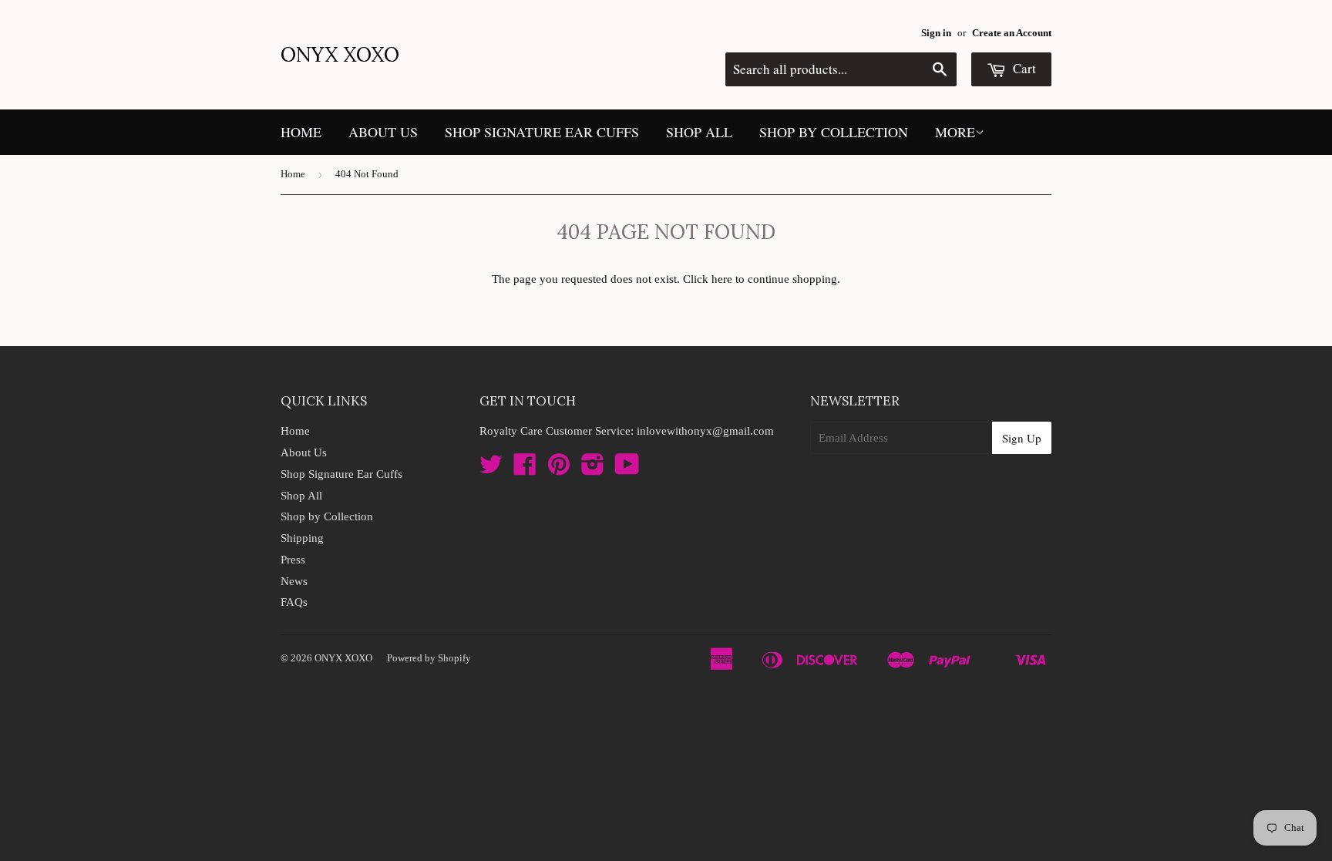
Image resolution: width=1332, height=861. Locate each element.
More (955, 132)
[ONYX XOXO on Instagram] (592, 469)
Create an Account (1011, 33)
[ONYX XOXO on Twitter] (491, 469)
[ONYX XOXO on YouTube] (627, 469)
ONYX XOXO (340, 54)
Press (293, 559)
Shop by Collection (833, 132)
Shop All (699, 132)
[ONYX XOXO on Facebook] (524, 469)
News (294, 581)
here (721, 279)
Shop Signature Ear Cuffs (542, 132)
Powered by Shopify (429, 658)
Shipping (302, 538)
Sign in (936, 33)
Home (301, 132)
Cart (1023, 68)
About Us (383, 132)
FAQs (294, 602)
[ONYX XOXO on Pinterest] (558, 469)
